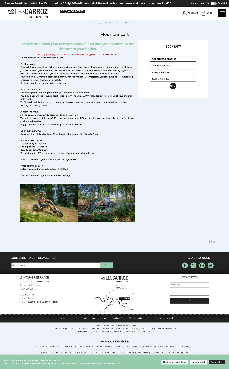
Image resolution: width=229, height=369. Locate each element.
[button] (207, 13)
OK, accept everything (174, 362)
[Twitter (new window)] (193, 265)
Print (213, 242)
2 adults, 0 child (160, 79)
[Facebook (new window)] (185, 265)
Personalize (217, 362)
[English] (194, 3)
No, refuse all (198, 362)
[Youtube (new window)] (211, 265)
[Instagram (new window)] (202, 265)
